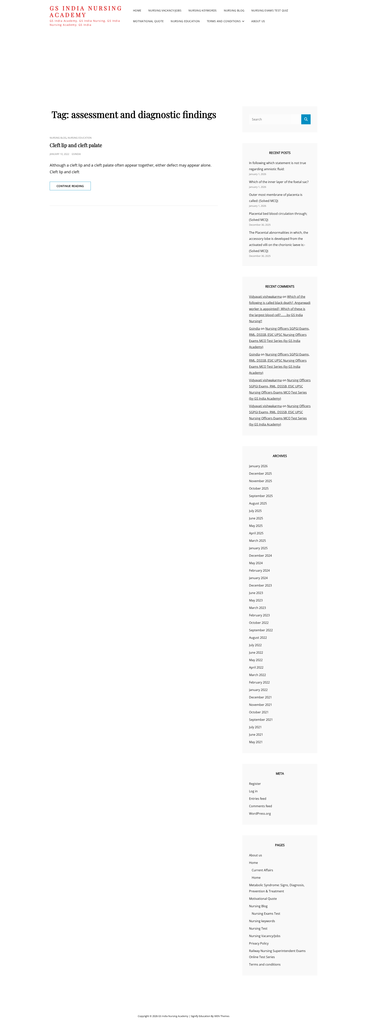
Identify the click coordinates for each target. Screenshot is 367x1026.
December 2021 (260, 697)
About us (258, 21)
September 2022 (261, 630)
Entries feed (257, 799)
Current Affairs (262, 870)
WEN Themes (221, 1016)
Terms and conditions (224, 21)
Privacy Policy (259, 943)
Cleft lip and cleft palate (76, 145)
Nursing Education (185, 21)
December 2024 (260, 555)
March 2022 (257, 675)
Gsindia (76, 154)
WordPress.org (260, 813)
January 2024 (258, 578)
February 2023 (259, 615)
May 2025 (256, 526)
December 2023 (260, 585)
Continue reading (74, 187)
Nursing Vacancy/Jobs (164, 10)
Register (255, 784)
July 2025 (255, 511)
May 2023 (256, 600)
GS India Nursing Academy (86, 11)
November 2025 (260, 481)
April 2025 (256, 533)
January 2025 (258, 548)
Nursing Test (258, 928)
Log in (253, 791)
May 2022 (256, 660)
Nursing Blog (234, 10)
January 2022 (258, 690)
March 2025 (257, 541)
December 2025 (260, 473)
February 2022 (259, 682)
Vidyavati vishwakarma (265, 297)
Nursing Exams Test (266, 913)
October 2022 (259, 623)
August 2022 (258, 637)
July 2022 (255, 645)
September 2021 (261, 720)
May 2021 (256, 742)
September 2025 (261, 496)
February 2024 (259, 570)
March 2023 (257, 608)
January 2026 (258, 466)
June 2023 (256, 593)
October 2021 (259, 712)
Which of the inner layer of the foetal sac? (279, 182)
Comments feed (260, 806)
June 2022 (256, 652)
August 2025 (258, 503)
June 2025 (256, 518)
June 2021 (256, 734)
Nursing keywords (202, 10)
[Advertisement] (183, 61)
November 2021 (260, 705)
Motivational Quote (148, 21)
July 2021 (255, 727)
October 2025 (259, 488)
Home (137, 10)
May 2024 (256, 563)
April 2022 (256, 667)
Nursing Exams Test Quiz (269, 10)
